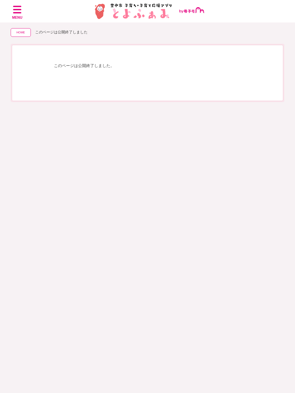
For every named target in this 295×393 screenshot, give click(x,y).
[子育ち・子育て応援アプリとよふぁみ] (147, 11)
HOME (20, 32)
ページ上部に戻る (281, 367)
